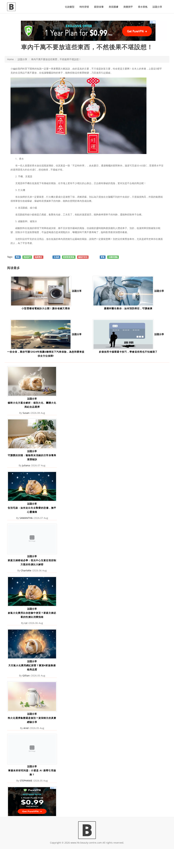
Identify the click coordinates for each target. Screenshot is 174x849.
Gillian (26, 675)
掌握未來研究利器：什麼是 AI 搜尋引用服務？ (32, 772)
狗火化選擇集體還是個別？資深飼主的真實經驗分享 (32, 720)
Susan (26, 412)
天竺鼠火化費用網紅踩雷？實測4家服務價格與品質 (32, 667)
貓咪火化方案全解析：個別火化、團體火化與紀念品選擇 (32, 404)
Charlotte (26, 570)
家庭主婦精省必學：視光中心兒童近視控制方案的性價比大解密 (32, 562)
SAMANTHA (26, 518)
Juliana (26, 465)
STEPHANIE (26, 780)
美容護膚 (113, 6)
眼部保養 (99, 6)
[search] (166, 5)
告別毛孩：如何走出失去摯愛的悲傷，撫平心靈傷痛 (32, 509)
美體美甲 (128, 6)
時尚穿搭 (84, 6)
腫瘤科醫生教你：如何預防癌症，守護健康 (128, 308)
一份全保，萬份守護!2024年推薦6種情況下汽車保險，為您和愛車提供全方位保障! (45, 353)
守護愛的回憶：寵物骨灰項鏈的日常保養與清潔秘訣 (32, 457)
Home (10, 59)
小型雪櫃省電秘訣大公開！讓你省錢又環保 (46, 308)
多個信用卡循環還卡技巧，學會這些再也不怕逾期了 (128, 351)
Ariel (26, 728)
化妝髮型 (69, 6)
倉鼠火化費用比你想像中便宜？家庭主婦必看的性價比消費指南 (32, 614)
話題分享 (157, 6)
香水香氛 (142, 6)
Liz (26, 623)
